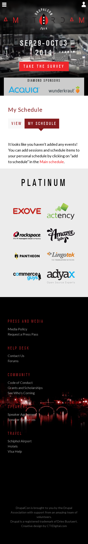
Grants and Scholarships (25, 388)
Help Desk (18, 348)
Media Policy (17, 329)
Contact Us (16, 356)
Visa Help (15, 451)
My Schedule (43, 125)
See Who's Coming (21, 393)
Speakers (18, 407)
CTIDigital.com (57, 526)
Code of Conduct (20, 382)
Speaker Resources (21, 419)
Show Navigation (4, 5)
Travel (15, 433)
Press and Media (26, 321)
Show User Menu (84, 4)
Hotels (13, 446)
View (17, 123)
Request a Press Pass (23, 334)
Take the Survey (44, 66)
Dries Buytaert (67, 521)
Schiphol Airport (20, 441)
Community (19, 374)
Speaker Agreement (22, 414)
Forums (13, 361)
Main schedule (52, 161)
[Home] (44, 31)
